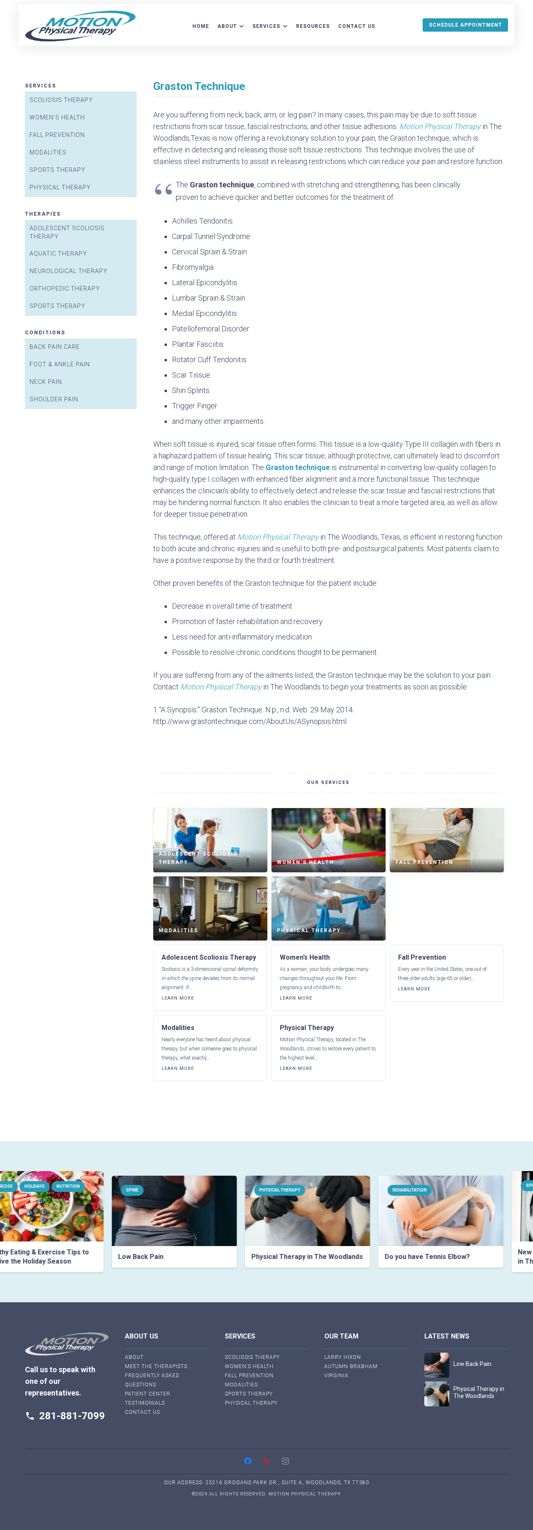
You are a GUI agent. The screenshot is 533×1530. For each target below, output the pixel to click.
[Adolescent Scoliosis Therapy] (210, 840)
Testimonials (145, 1403)
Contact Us (142, 1412)
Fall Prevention (57, 135)
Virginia (336, 1375)
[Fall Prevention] (447, 840)
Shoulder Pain (54, 399)
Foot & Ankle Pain (60, 364)
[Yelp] (266, 1461)
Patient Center (147, 1394)
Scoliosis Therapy (61, 100)
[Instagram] (285, 1461)
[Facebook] (248, 1461)
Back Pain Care (55, 346)
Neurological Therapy (68, 271)
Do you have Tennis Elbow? (398, 1257)
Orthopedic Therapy (65, 289)
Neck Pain (46, 381)
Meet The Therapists (156, 1366)
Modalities (48, 152)
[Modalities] (210, 908)
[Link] (80, 26)
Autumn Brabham (351, 1366)
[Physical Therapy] (328, 908)
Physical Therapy (60, 187)
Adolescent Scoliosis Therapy (67, 232)
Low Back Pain (111, 1257)
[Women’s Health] (328, 840)
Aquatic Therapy (58, 254)
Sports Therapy (57, 170)
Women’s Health (57, 117)
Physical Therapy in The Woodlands (278, 1257)
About (134, 1357)
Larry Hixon (342, 1357)
